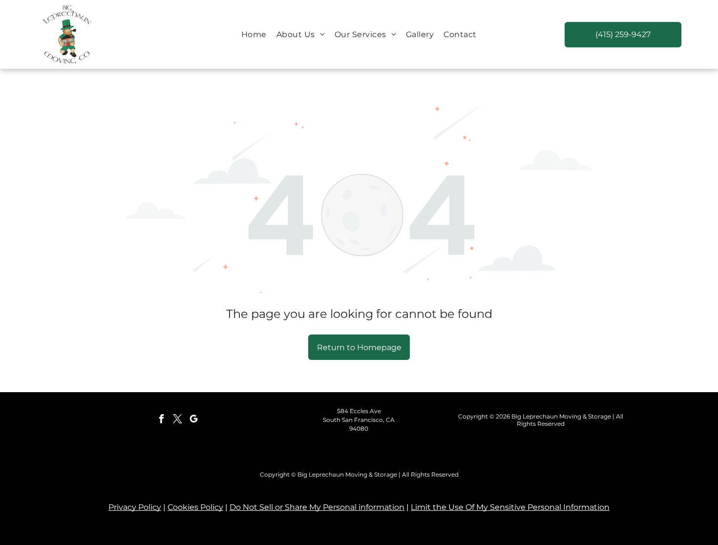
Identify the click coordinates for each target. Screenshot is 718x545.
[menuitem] (254, 34)
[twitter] (177, 420)
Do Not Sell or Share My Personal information (317, 507)
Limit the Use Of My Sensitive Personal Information (510, 507)
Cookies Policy (195, 507)
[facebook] (161, 420)
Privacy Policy (134, 507)
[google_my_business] (193, 420)
